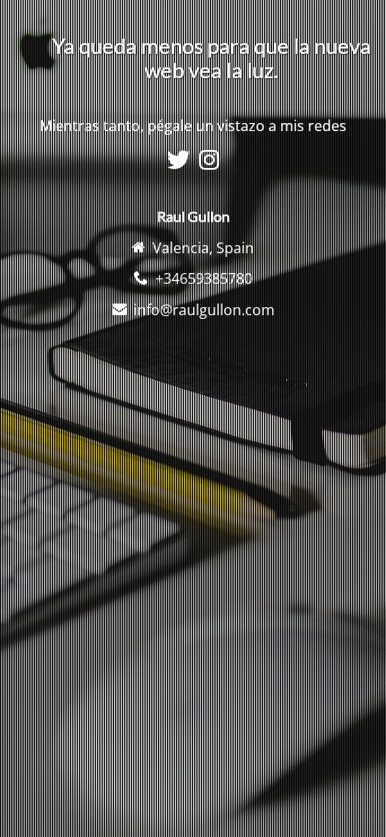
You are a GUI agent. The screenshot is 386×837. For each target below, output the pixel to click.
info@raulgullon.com (204, 310)
